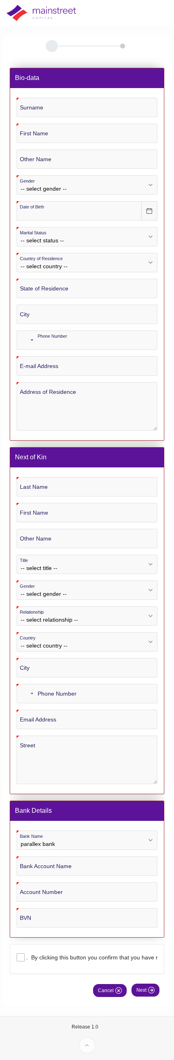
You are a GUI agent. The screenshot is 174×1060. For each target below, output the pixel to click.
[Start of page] (87, 1045)
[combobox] (26, 340)
